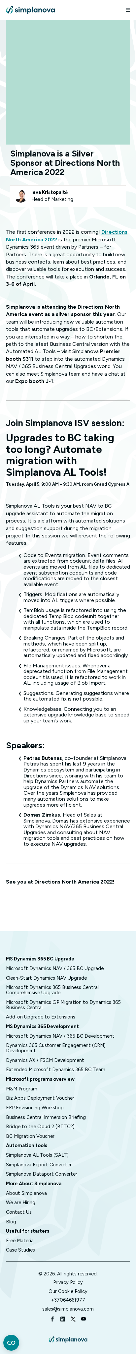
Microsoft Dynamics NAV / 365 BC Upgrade (55, 968)
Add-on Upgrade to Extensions (40, 1017)
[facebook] (52, 1320)
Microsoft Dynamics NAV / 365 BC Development (60, 1036)
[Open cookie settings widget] (11, 1343)
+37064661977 (68, 1300)
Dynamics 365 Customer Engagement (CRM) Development (56, 1048)
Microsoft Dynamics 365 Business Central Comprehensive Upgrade (52, 990)
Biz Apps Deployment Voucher (40, 1098)
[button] (125, 10)
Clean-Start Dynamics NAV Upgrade (46, 978)
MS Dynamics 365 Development (42, 1026)
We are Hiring (20, 1202)
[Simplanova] (30, 10)
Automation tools (26, 1145)
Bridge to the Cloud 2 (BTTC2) (40, 1127)
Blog (11, 1222)
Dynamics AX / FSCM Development (45, 1060)
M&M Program (21, 1089)
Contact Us (19, 1212)
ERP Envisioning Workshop (35, 1108)
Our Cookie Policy (68, 1291)
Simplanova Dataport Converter (41, 1174)
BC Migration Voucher (30, 1136)
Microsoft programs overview (40, 1079)
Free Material (20, 1241)
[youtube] (83, 1320)
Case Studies (20, 1250)
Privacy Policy (68, 1282)
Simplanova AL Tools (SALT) (37, 1155)
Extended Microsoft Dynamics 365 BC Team (55, 1070)
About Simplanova (26, 1193)
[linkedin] (62, 1320)
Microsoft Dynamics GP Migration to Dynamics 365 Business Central (63, 1005)
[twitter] (73, 1320)
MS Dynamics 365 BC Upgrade (40, 959)
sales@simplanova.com (68, 1309)
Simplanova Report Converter (39, 1165)
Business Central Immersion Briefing (46, 1117)
